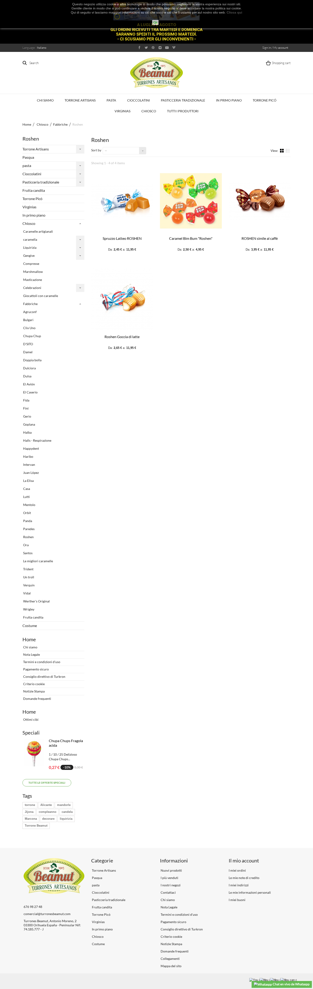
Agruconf (29, 312)
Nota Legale (31, 654)
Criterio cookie (33, 684)
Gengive (28, 255)
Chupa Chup (31, 336)
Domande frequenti (36, 699)
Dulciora (29, 368)
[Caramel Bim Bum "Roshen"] (191, 201)
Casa (26, 489)
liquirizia (66, 818)
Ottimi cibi (30, 719)
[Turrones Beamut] (156, 72)
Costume (29, 625)
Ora (25, 545)
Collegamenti (170, 959)
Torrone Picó (264, 100)
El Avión (28, 384)
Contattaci (168, 892)
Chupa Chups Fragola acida (66, 742)
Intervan (28, 464)
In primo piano (229, 100)
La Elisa (28, 481)
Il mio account (244, 860)
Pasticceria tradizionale (183, 100)
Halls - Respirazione (36, 440)
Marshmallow (32, 272)
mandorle (64, 805)
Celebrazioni (31, 288)
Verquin (28, 585)
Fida (25, 400)
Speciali (31, 732)
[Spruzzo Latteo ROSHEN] (122, 201)
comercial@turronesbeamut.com (47, 914)
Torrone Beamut (36, 825)
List (288, 152)
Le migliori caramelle (37, 561)
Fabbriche (30, 304)
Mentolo (28, 505)
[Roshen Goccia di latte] (122, 299)
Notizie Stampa (33, 691)
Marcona (31, 818)
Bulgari (27, 320)
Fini (25, 408)
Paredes (28, 529)
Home (26, 124)
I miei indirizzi (239, 885)
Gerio (26, 416)
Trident (27, 569)
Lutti (26, 497)
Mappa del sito (170, 966)
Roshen (28, 537)
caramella (29, 239)
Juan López (30, 473)
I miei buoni (237, 900)
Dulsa (26, 376)
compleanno (47, 812)
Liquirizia (29, 247)
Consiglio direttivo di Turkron (43, 676)
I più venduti (169, 878)
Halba (27, 432)
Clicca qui (234, 12)
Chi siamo (45, 100)
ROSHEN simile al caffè (260, 238)
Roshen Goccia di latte (122, 336)
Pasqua (28, 157)
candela (67, 812)
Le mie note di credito (244, 878)
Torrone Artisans (80, 100)
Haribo (27, 456)
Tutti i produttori (182, 111)
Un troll (28, 577)
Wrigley (28, 609)
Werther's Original (36, 601)
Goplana (28, 424)
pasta (111, 100)
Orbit (26, 513)
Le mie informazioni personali (250, 892)
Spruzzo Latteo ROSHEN (122, 238)
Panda (27, 521)
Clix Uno (29, 328)
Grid (282, 150)
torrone (30, 805)
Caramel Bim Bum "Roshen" (190, 238)
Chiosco (148, 111)
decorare (48, 818)
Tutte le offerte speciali (46, 782)
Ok (155, 22)
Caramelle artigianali (37, 231)
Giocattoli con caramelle (40, 296)
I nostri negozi (170, 885)
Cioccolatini (138, 100)
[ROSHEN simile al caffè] (260, 201)
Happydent (30, 448)
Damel (27, 352)
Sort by (96, 150)
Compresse (30, 264)
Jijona (29, 812)
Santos (27, 553)
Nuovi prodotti (171, 870)
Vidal (26, 593)
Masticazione (32, 280)
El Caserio (30, 392)
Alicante (46, 805)
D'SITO (27, 344)
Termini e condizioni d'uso (41, 662)
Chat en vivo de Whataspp (291, 984)
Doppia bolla (31, 360)
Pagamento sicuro (35, 669)
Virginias (122, 111)
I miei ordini (237, 870)
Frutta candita (33, 190)
